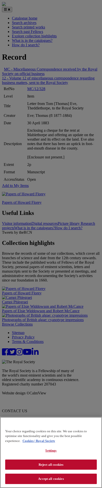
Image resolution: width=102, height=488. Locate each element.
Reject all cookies (51, 464)
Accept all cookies (51, 479)
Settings (50, 450)
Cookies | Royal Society (39, 441)
